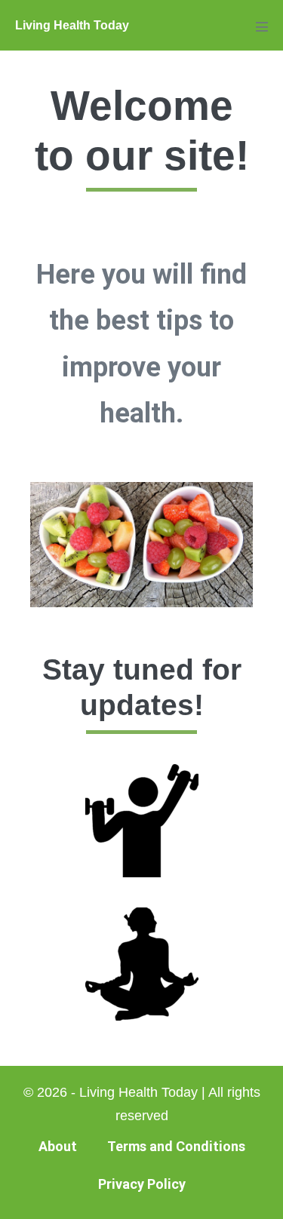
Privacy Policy (142, 1184)
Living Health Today (72, 25)
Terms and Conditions (176, 1146)
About (57, 1146)
